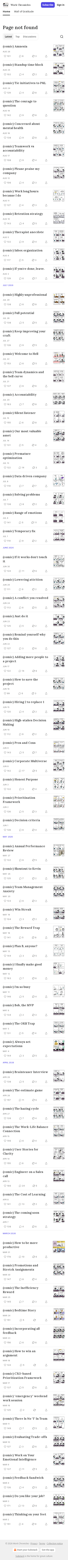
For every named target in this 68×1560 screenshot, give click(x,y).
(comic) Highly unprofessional (25, 295)
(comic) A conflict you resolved (25, 598)
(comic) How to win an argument (19, 1353)
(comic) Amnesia (15, 46)
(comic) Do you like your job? (24, 1496)
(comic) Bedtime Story (19, 1310)
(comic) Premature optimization (17, 456)
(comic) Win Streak (17, 909)
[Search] (61, 36)
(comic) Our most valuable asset (22, 433)
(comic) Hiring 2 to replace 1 (23, 702)
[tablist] (20, 36)
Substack (20, 1556)
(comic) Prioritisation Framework (19, 800)
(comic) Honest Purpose (20, 779)
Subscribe (47, 4)
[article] (34, 51)
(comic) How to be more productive (20, 1245)
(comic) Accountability (19, 394)
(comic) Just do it (15, 616)
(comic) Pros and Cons (19, 743)
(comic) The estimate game (23, 1090)
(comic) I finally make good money (22, 966)
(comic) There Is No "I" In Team (25, 1419)
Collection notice (55, 1543)
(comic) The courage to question (19, 103)
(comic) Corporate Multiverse (25, 761)
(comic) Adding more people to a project (25, 659)
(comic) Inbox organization (23, 250)
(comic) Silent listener (19, 413)
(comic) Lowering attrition (23, 579)
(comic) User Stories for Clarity (20, 1151)
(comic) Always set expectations (17, 1044)
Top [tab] (18, 36)
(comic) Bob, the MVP (18, 1005)
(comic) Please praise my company (21, 171)
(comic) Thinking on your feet (24, 1514)
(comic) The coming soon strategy (21, 1215)
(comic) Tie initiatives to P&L (24, 83)
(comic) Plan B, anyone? (20, 946)
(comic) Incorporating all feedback (21, 1331)
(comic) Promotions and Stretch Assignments (20, 1267)
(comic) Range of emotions (22, 513)
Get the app (48, 1549)
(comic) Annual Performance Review (24, 848)
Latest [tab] (8, 36)
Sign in (61, 4)
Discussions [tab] (29, 36)
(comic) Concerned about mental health (21, 126)
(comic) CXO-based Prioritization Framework (22, 1376)
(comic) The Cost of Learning (24, 1194)
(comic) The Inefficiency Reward (20, 1290)
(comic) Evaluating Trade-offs (25, 1437)
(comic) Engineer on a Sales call (23, 1174)
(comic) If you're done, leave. (23, 269)
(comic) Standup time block (23, 65)
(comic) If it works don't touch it (25, 559)
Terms (42, 1543)
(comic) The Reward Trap (21, 928)
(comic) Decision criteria (21, 820)
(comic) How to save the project (20, 682)
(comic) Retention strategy (23, 214)
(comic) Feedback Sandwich (23, 1478)
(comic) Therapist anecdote (23, 232)
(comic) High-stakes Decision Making (24, 722)
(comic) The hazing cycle (21, 1108)
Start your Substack (27, 1549)
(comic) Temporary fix (19, 531)
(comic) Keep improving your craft (24, 333)
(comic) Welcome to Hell (20, 354)
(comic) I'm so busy (16, 987)
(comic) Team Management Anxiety (23, 889)
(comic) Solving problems (21, 494)
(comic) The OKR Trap (19, 1023)
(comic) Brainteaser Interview (25, 1072)
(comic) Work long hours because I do (21, 193)
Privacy (34, 1543)
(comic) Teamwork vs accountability (18, 148)
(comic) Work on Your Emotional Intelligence (19, 1457)
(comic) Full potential (18, 313)
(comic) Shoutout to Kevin (22, 869)
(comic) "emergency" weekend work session (25, 1398)
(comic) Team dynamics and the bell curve (23, 374)
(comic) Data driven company (25, 476)
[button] (6, 11)
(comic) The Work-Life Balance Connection (25, 1129)
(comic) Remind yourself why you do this (24, 637)
